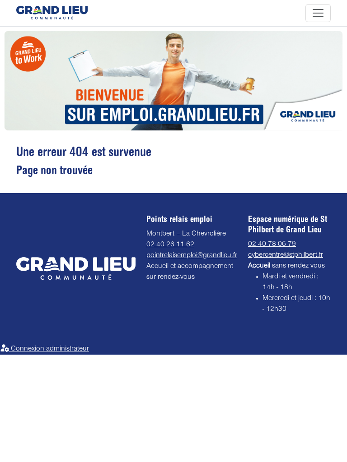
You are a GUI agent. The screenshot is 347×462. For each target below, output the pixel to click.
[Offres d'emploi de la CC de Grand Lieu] (52, 13)
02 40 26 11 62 (170, 245)
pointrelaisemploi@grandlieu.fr (191, 255)
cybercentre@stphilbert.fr (285, 255)
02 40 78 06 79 (272, 244)
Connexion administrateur (49, 349)
